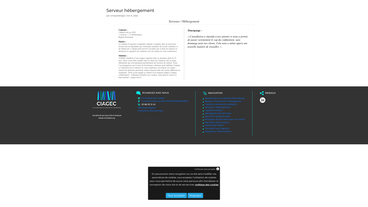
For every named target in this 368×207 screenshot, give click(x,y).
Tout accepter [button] (176, 195)
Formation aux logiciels (217, 128)
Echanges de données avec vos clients (225, 119)
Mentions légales (147, 107)
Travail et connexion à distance (221, 104)
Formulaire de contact (153, 98)
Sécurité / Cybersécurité (217, 116)
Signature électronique (217, 122)
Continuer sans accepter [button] (205, 169)
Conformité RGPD (214, 125)
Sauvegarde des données (218, 113)
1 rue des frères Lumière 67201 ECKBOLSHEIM (164, 101)
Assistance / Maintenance (218, 131)
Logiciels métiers (214, 110)
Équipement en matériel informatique (225, 98)
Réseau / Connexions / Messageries (223, 101)
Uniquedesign (117, 15)
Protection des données (150, 110)
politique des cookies (206, 184)
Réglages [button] (195, 195)
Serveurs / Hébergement (218, 107)
